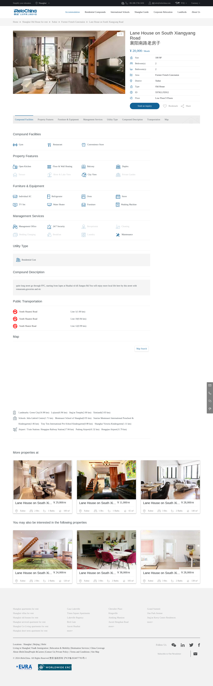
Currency (194, 3)
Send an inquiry (145, 106)
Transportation (153, 119)
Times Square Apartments (78, 613)
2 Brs (36, 511)
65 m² (131, 511)
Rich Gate (71, 622)
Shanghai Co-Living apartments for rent (30, 626)
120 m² (67, 581)
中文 (183, 3)
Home (15, 22)
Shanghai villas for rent (23, 613)
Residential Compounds (95, 12)
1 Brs (101, 511)
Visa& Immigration (39, 648)
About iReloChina (21, 652)
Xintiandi (72, 602)
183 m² (131, 581)
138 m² (194, 581)
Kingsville (113, 613)
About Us (196, 12)
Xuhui (54, 22)
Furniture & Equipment (68, 119)
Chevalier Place (115, 609)
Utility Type (112, 119)
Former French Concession (73, 22)
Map (167, 119)
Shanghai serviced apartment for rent (29, 622)
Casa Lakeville (73, 609)
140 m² (194, 511)
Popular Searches (22, 602)
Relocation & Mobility (60, 648)
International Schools (120, 12)
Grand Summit (153, 609)
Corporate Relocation (163, 12)
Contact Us (50, 652)
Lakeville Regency (75, 617)
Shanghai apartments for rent (26, 609)
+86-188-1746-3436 (136, 3)
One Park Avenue (154, 613)
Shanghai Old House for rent (35, 22)
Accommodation (72, 12)
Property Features (45, 119)
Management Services (92, 119)
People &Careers (36, 652)
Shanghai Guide (142, 12)
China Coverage (98, 648)
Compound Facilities (24, 119)
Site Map (95, 652)
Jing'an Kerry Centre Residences (161, 617)
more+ (70, 631)
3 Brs (164, 511)
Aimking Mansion (116, 617)
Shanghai (42, 3)
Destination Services (80, 648)
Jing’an (151, 602)
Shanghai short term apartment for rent (30, 631)
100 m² (67, 511)
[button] (121, 62)
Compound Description (132, 119)
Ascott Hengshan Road (118, 622)
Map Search (141, 349)
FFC (111, 602)
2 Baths (179, 511)
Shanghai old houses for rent (25, 617)
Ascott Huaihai (73, 626)
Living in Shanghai (21, 648)
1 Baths (51, 511)
